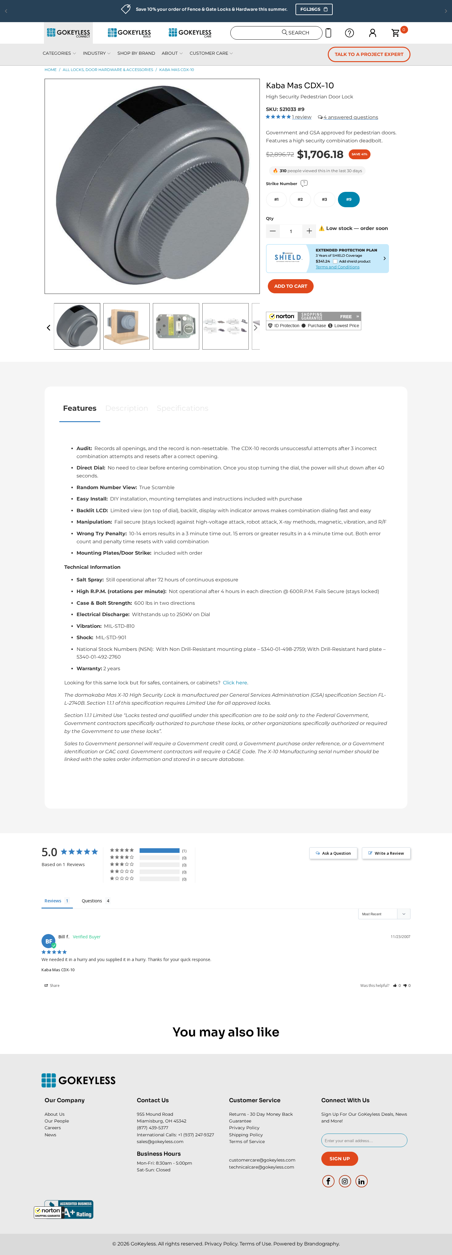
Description (126, 408)
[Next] (255, 328)
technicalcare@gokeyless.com (261, 1167)
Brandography (321, 1244)
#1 (276, 199)
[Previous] (49, 328)
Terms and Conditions (337, 266)
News (50, 1135)
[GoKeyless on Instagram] (345, 1181)
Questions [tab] (92, 901)
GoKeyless (143, 1244)
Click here (235, 683)
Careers (53, 1127)
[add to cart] (291, 286)
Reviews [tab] (53, 901)
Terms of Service (247, 1141)
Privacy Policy (244, 1127)
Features (80, 408)
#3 (324, 199)
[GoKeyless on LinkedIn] (361, 1181)
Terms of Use (255, 1244)
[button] (49, 1212)
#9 (348, 199)
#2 (300, 199)
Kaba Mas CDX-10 (58, 969)
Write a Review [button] (389, 853)
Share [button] (54, 985)
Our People (57, 1121)
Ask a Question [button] (336, 853)
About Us (55, 1114)
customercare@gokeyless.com (262, 1160)
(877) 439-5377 (152, 1127)
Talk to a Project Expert (369, 54)
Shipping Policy (246, 1135)
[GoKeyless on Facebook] (328, 1181)
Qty (270, 218)
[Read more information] (384, 258)
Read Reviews (290, 9)
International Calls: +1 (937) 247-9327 (175, 1135)
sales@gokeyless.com (160, 1141)
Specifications (182, 408)
